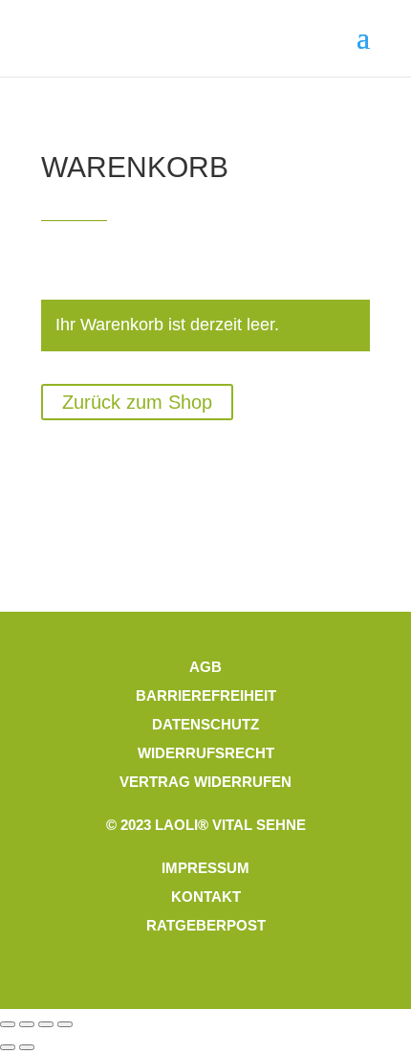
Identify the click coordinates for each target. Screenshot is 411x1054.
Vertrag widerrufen (205, 782)
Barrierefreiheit (206, 695)
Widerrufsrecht (206, 753)
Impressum (205, 868)
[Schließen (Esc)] (65, 1024)
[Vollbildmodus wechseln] (26, 1024)
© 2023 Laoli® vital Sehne (206, 825)
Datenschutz (205, 724)
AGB (205, 667)
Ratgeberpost (206, 925)
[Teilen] (46, 1024)
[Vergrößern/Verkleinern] (7, 1024)
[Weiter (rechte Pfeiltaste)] (26, 1047)
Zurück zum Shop (137, 402)
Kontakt (206, 896)
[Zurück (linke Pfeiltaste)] (7, 1047)
